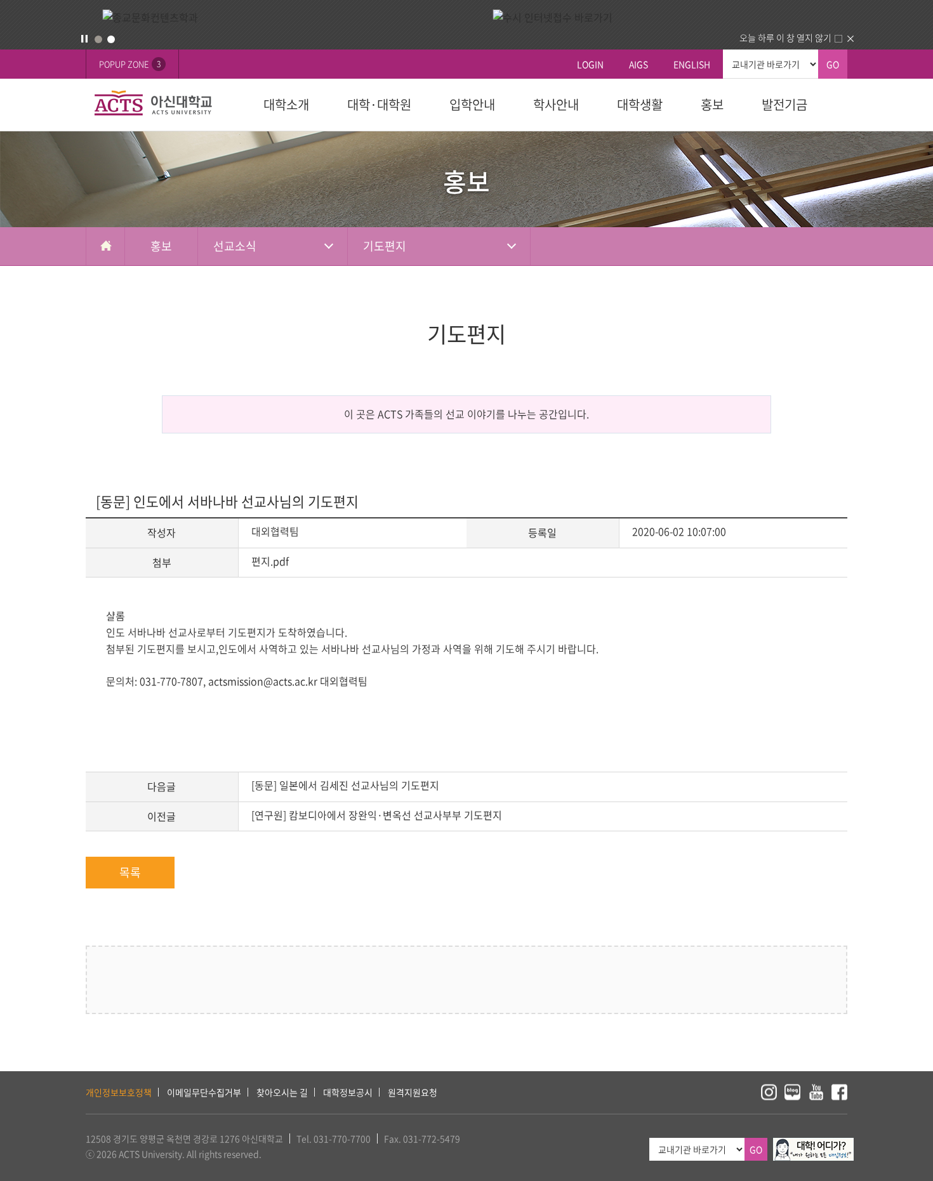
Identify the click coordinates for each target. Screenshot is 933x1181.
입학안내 (472, 104)
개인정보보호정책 (119, 1092)
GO (832, 64)
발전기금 (784, 104)
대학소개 (286, 104)
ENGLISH (691, 64)
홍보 (712, 104)
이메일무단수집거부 (204, 1092)
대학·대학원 (379, 104)
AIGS (638, 64)
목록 (130, 872)
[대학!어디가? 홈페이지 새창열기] (813, 1144)
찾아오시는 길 (282, 1092)
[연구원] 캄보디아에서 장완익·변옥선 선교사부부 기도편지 (376, 814)
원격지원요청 (412, 1092)
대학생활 (640, 104)
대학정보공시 (348, 1092)
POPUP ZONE (130, 64)
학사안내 (556, 104)
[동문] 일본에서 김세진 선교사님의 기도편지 (345, 785)
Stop (84, 38)
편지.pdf (270, 561)
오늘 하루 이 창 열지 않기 (785, 37)
